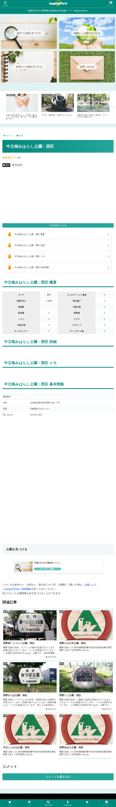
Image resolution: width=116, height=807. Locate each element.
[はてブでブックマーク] (71, 770)
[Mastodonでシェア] (45, 761)
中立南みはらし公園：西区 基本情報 (31, 267)
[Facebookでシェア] (19, 770)
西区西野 (18, 165)
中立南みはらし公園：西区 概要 (29, 234)
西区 (7, 165)
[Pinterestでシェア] (32, 778)
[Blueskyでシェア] (71, 761)
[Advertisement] (58, 199)
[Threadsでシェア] (45, 770)
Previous (2, 107)
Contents (54, 225)
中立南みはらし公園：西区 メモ (29, 256)
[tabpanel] (22, 107)
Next (113, 107)
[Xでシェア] (19, 761)
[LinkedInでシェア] (58, 778)
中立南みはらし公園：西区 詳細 (29, 245)
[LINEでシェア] (96, 770)
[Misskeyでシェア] (96, 761)
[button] (83, 778)
